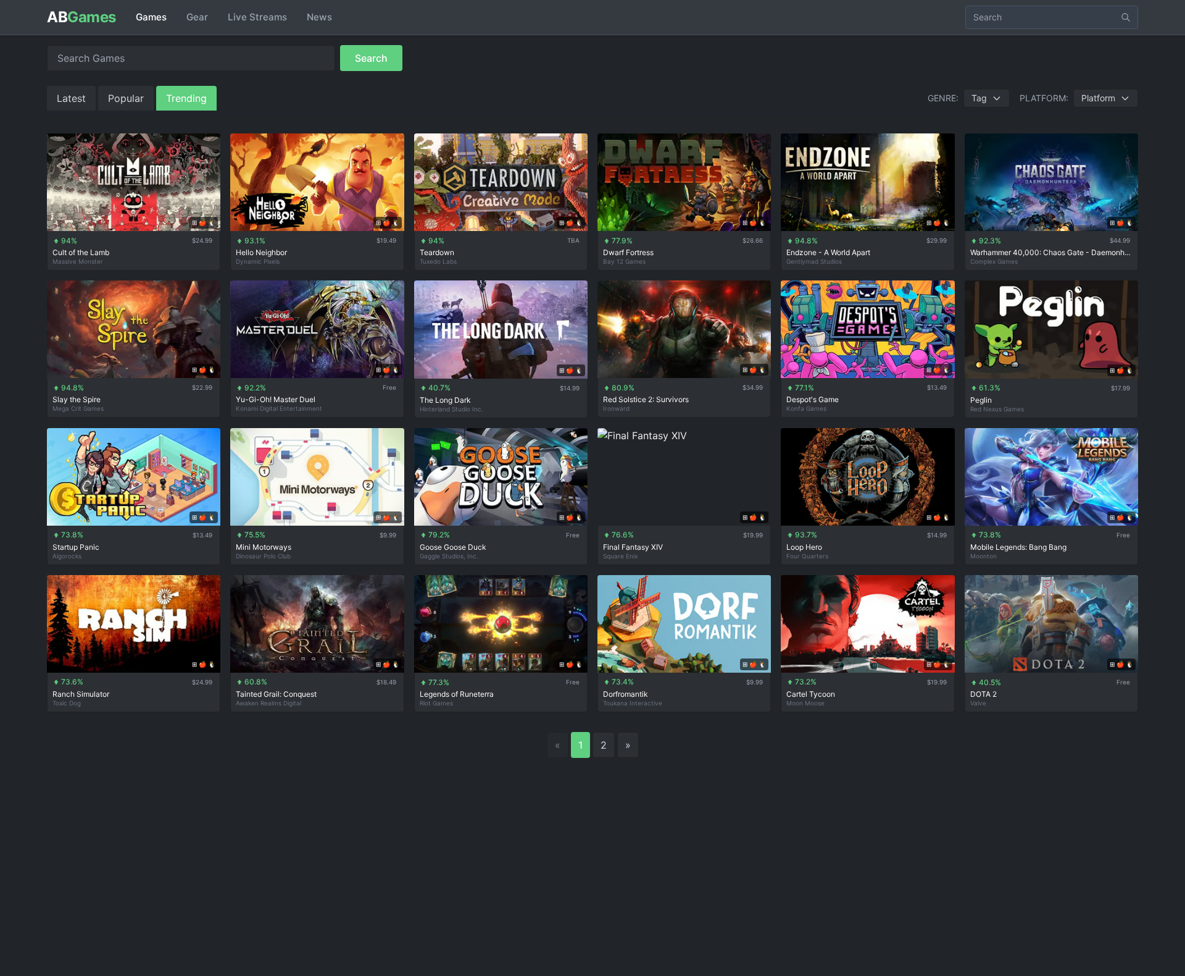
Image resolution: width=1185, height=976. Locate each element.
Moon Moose (805, 703)
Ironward (616, 408)
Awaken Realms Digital (268, 703)
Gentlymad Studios (814, 261)
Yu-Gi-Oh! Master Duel (275, 399)
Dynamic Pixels (258, 261)
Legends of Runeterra (457, 694)
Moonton (983, 556)
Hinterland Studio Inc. (451, 409)
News (319, 17)
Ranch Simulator (80, 694)
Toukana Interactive (632, 703)
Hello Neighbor (261, 252)
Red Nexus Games (997, 409)
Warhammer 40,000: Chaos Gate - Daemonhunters (1051, 252)
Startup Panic (75, 547)
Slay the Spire (76, 399)
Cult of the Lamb (80, 252)
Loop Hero (804, 547)
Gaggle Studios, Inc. (449, 556)
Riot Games (436, 703)
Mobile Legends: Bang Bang (1018, 547)
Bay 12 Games (624, 261)
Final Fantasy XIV (633, 547)
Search (371, 58)
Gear (197, 17)
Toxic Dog (66, 703)
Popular (126, 98)
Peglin (981, 400)
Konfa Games (806, 408)
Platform (1098, 98)
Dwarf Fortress (628, 252)
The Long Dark (445, 400)
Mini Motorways (263, 547)
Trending (186, 98)
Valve (978, 703)
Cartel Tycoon (810, 694)
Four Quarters (807, 556)
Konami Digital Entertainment (279, 408)
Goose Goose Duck (453, 547)
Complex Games (994, 261)
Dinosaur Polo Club (263, 556)
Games (151, 17)
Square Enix (620, 556)
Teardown (437, 252)
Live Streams (257, 17)
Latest (71, 98)
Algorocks (66, 556)
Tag (979, 98)
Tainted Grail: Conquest (276, 694)
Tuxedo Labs (438, 261)
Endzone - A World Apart (828, 252)
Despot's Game (812, 399)
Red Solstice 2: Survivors (646, 399)
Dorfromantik (625, 694)
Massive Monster (77, 261)
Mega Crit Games (78, 408)
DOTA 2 (983, 694)
